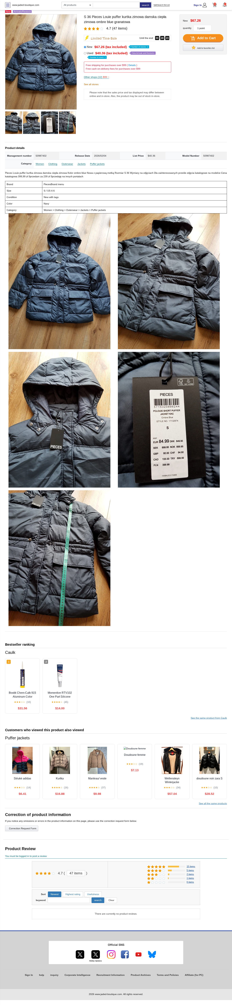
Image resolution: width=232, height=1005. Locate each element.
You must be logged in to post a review (26, 856)
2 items (190, 874)
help (41, 975)
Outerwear (67, 164)
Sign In (198, 5)
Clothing (52, 164)
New (117, 47)
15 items (191, 866)
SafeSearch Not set (162, 5)
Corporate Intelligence (77, 975)
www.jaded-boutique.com (25, 5)
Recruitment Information (110, 975)
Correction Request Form (22, 828)
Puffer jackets (97, 164)
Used (121, 55)
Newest (55, 894)
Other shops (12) (96, 77)
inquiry (54, 975)
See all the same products (213, 803)
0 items (190, 882)
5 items (190, 870)
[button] (224, 4)
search (145, 5)
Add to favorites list (206, 48)
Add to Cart (206, 38)
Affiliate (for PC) (194, 975)
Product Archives (141, 975)
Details (132, 65)
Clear (111, 900)
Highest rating (72, 894)
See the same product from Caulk (209, 718)
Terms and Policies (168, 975)
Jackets (81, 164)
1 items (190, 878)
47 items (75, 873)
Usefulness (93, 894)
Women (40, 164)
